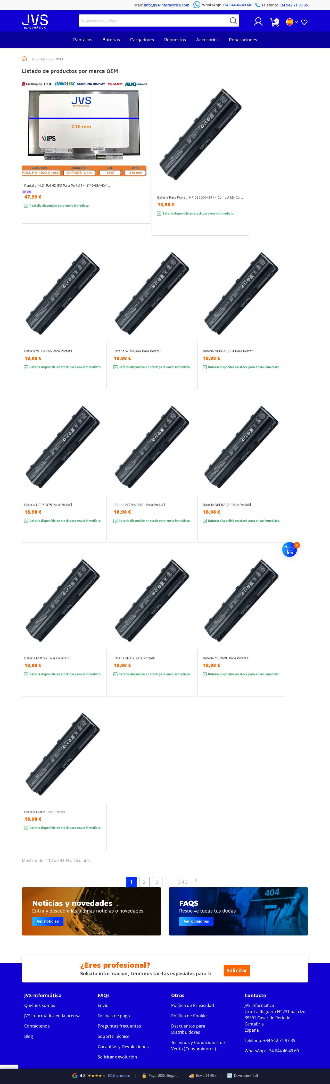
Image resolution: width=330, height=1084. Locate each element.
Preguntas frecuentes (119, 1026)
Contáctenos (37, 1026)
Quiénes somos (39, 1005)
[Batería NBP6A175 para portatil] (97, 479)
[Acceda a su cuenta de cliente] (258, 23)
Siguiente (196, 880)
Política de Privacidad (192, 1005)
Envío (103, 1005)
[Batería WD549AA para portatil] (97, 326)
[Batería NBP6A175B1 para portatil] (276, 326)
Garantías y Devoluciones (123, 1046)
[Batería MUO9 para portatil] (187, 633)
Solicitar (237, 970)
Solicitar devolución (117, 1057)
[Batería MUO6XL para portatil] (276, 633)
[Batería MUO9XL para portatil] (97, 633)
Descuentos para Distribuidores (188, 1029)
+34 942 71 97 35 (279, 1040)
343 (183, 882)
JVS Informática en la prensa (52, 1016)
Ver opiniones (196, 921)
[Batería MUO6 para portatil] (97, 786)
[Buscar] (233, 20)
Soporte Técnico (114, 1036)
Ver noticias (48, 921)
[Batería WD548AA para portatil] (187, 326)
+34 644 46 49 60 (283, 1051)
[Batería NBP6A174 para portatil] (276, 479)
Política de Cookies (190, 1016)
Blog (28, 1036)
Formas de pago (114, 1016)
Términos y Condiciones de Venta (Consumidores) (198, 1046)
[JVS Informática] (35, 27)
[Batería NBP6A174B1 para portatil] (187, 479)
